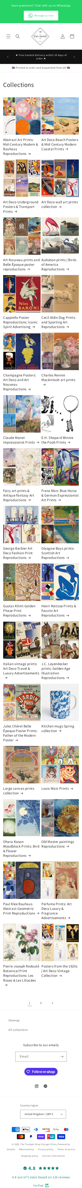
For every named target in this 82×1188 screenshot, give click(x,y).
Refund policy (26, 1149)
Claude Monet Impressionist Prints (19, 440)
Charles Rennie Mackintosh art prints (58, 377)
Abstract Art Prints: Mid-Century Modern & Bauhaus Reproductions (20, 146)
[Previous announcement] (7, 56)
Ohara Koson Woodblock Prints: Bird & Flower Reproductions (21, 848)
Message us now (44, 15)
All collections (18, 1030)
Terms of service (66, 1149)
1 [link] (29, 1003)
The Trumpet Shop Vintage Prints (38, 1144)
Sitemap (14, 1020)
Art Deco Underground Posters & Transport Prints (20, 207)
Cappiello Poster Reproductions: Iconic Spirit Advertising (20, 322)
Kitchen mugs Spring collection (57, 728)
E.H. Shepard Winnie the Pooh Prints (57, 440)
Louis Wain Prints (55, 788)
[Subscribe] (62, 1057)
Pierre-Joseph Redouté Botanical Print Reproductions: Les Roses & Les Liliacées (21, 973)
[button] (8, 36)
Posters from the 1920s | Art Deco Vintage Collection (59, 971)
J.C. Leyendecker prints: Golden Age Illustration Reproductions (55, 671)
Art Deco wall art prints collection (59, 204)
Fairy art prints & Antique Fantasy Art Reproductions (18, 495)
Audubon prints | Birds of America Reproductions (58, 264)
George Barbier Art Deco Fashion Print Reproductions (18, 553)
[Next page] (52, 1003)
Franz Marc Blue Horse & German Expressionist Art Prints (60, 495)
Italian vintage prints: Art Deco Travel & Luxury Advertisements (21, 668)
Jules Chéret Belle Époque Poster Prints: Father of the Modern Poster (20, 733)
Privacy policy (46, 1149)
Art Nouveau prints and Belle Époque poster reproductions (21, 264)
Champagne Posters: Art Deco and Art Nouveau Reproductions (19, 382)
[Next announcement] (74, 56)
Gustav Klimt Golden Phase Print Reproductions (19, 611)
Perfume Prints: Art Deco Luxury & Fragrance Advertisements (56, 911)
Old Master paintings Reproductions (57, 844)
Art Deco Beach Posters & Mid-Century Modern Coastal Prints (59, 144)
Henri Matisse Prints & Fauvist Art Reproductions (58, 611)
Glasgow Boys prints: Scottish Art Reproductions (57, 553)
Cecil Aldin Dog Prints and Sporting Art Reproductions (58, 322)
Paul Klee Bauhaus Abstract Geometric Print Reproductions (19, 909)
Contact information (53, 1155)
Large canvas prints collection (18, 790)
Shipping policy (29, 1155)
